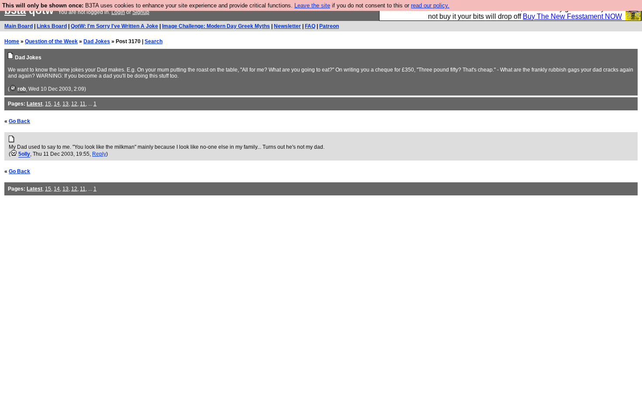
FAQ (310, 26)
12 (74, 104)
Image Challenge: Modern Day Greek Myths (216, 26)
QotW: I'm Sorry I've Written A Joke (114, 26)
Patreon (329, 26)
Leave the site (312, 5)
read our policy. (430, 5)
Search (153, 41)
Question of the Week (51, 41)
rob (21, 89)
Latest (34, 104)
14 (57, 104)
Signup (140, 12)
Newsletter (287, 26)
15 (48, 104)
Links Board (52, 26)
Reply (99, 154)
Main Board (18, 26)
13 (65, 104)
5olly (24, 154)
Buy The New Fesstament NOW (572, 16)
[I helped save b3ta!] (13, 89)
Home (11, 41)
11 (83, 104)
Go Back (19, 121)
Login (118, 12)
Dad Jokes (96, 41)
